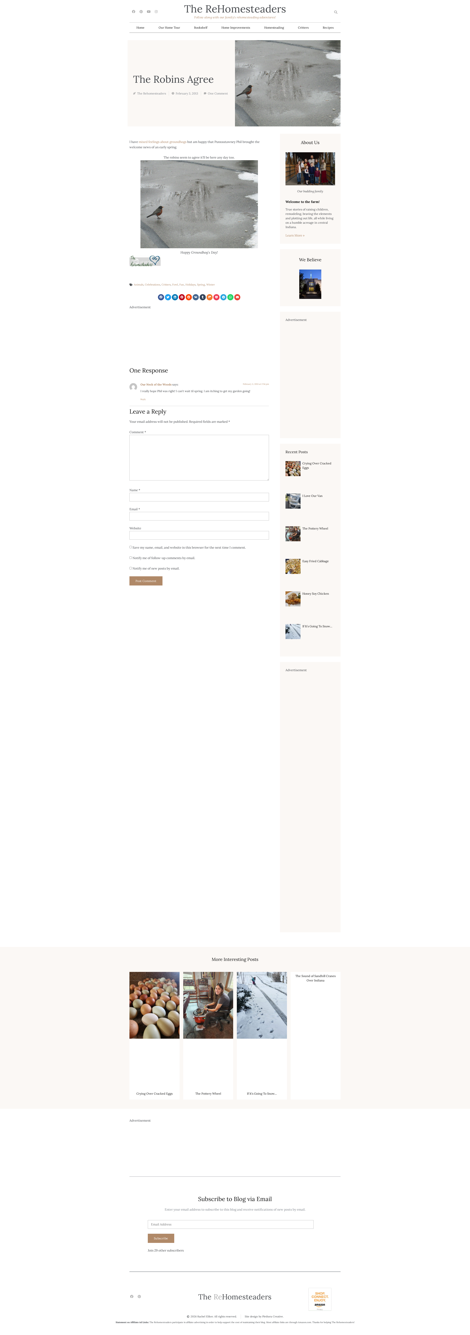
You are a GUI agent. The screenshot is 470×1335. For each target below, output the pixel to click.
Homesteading (274, 27)
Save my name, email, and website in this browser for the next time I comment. (189, 547)
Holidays (190, 284)
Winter (210, 284)
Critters (303, 27)
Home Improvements (235, 27)
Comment (137, 432)
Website (135, 528)
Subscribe (161, 1238)
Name (134, 490)
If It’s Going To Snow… (317, 626)
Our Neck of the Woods (155, 384)
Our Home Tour (169, 27)
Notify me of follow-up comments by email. (164, 558)
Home (140, 27)
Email (134, 509)
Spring (201, 284)
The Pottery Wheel (315, 528)
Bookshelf (200, 27)
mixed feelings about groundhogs (163, 142)
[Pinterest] (141, 11)
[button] (336, 12)
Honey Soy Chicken (315, 593)
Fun (181, 284)
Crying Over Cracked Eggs (154, 1093)
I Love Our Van (312, 496)
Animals (138, 284)
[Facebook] (133, 11)
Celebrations (152, 284)
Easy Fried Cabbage (315, 561)
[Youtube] (148, 11)
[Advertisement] (199, 335)
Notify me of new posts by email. (156, 569)
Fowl (175, 284)
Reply (143, 399)
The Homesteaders (235, 8)
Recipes (328, 27)
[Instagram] (156, 11)
